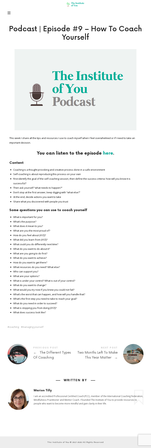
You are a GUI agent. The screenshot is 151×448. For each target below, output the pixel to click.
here (108, 153)
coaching (14, 327)
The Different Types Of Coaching (42, 354)
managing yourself (32, 327)
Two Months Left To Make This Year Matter (109, 354)
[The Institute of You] (75, 4)
